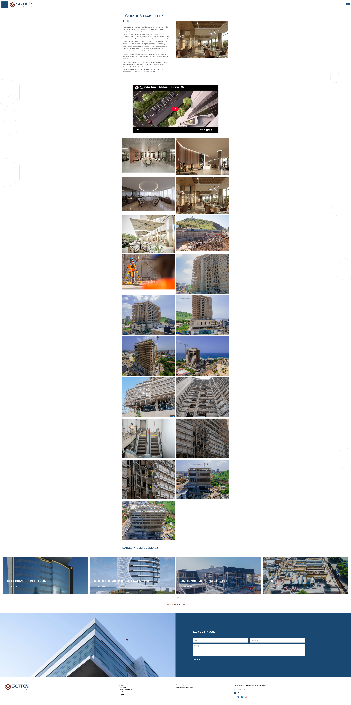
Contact (122, 694)
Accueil (121, 685)
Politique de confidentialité (184, 687)
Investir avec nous (125, 690)
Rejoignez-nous (124, 692)
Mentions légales (181, 685)
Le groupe (122, 687)
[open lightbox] (148, 155)
